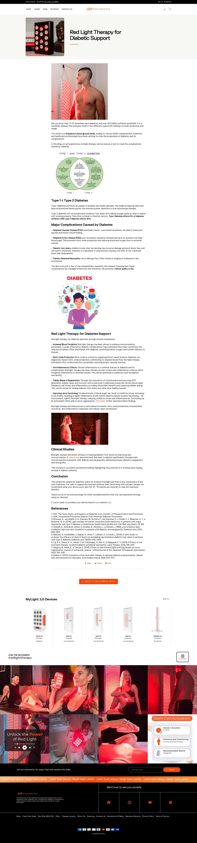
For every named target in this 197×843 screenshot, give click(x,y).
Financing (90, 816)
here (109, 502)
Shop (28, 9)
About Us (81, 816)
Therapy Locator (69, 816)
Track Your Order (29, 816)
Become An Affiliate (115, 816)
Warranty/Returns (133, 816)
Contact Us (67, 9)
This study (100, 401)
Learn (37, 9)
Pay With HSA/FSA (46, 816)
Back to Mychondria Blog (100, 581)
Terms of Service (162, 816)
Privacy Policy (148, 816)
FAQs (45, 9)
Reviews (55, 9)
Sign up (171, 770)
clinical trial (74, 457)
